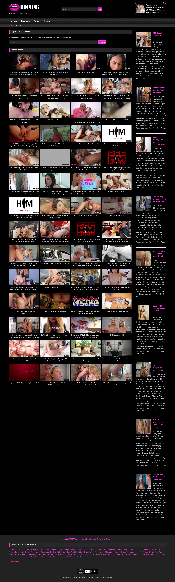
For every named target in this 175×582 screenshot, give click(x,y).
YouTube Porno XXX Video (112, 549)
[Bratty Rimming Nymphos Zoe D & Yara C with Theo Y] (143, 434)
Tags (38, 21)
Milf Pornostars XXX (86, 554)
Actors (48, 21)
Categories (26, 21)
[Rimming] (24, 7)
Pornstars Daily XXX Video (72, 557)
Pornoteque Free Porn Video (19, 549)
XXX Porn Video (142, 552)
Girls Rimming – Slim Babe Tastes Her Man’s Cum (159, 199)
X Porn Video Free (111, 552)
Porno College (36, 549)
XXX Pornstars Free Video (51, 557)
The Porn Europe (34, 557)
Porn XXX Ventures (46, 554)
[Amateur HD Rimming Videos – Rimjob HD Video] (143, 320)
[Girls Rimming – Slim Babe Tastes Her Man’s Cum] (143, 211)
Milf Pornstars (73, 554)
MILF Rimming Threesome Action (158, 35)
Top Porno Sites (60, 554)
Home (15, 21)
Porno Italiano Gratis (16, 552)
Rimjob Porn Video (32, 552)
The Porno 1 (22, 557)
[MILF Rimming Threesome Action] (143, 47)
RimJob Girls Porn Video (92, 549)
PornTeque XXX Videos (151, 554)
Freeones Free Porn (16, 562)
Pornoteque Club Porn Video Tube (53, 552)
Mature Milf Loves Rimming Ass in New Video (159, 90)
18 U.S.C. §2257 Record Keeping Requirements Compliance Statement (87, 539)
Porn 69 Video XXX (131, 549)
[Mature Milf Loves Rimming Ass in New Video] (143, 101)
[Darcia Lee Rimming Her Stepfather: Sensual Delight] (143, 151)
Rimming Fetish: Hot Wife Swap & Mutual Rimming (159, 477)
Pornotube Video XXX (73, 549)
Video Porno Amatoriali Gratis (150, 549)
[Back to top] (168, 576)
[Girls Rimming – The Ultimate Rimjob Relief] (143, 265)
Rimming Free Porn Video (93, 552)
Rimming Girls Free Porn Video (26, 554)
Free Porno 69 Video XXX (131, 554)
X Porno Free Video (127, 552)
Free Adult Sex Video (75, 552)
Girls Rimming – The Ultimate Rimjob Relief (159, 253)
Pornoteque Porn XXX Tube (53, 549)
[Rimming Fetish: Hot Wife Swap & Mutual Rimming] (143, 488)
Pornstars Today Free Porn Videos (108, 554)
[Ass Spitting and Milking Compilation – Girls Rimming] (143, 377)
